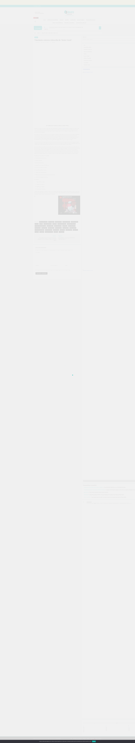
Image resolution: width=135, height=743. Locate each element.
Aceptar (94, 741)
